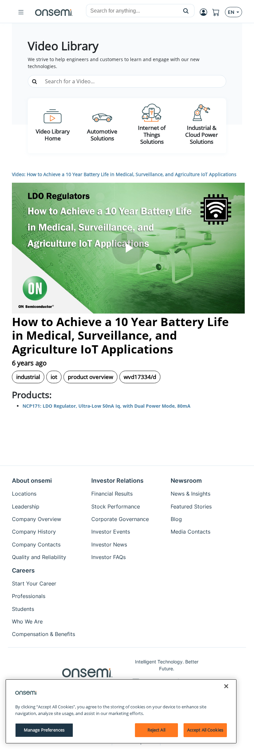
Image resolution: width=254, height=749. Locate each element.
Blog (176, 519)
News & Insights (190, 493)
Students (23, 609)
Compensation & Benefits (43, 634)
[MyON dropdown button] (205, 12)
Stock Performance (115, 506)
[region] (121, 711)
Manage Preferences (44, 730)
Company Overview (36, 519)
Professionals (28, 596)
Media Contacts (190, 531)
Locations (24, 493)
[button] (186, 10)
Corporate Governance (120, 519)
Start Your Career (34, 583)
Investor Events (110, 531)
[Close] (226, 686)
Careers (23, 570)
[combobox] (132, 11)
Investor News (109, 544)
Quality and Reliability (39, 557)
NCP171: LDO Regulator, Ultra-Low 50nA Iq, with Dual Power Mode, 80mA (106, 406)
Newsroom (186, 480)
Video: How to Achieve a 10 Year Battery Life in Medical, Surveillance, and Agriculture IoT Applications (124, 174)
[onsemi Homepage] (54, 12)
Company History (34, 531)
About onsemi (32, 480)
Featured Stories (191, 506)
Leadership (25, 506)
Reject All (156, 730)
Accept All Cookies (205, 730)
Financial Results (112, 493)
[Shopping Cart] (218, 12)
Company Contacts (36, 544)
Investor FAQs (108, 557)
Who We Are (27, 621)
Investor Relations (117, 480)
